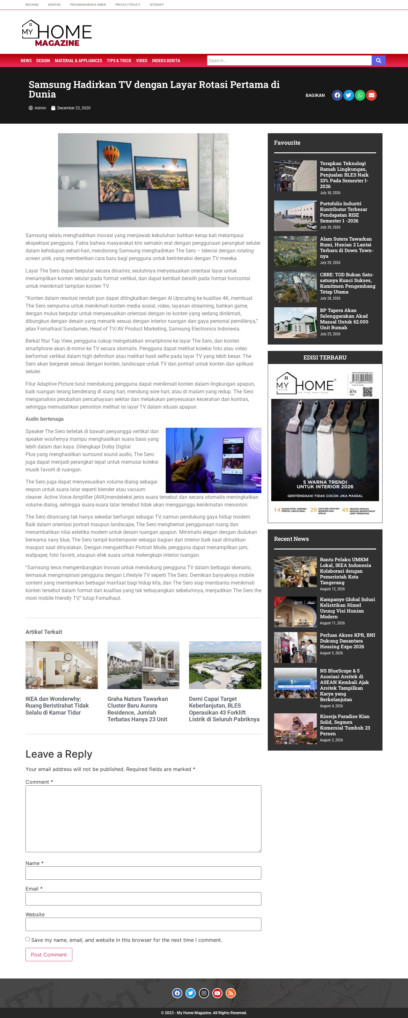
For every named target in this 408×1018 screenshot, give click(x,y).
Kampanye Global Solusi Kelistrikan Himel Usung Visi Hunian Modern (347, 608)
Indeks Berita (166, 60)
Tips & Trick (119, 60)
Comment (39, 781)
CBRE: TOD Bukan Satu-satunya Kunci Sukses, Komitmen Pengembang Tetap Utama (347, 283)
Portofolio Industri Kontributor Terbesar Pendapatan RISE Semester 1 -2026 (343, 212)
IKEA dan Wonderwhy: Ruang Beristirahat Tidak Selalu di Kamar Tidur (57, 705)
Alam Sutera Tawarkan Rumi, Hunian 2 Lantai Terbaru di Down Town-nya (347, 247)
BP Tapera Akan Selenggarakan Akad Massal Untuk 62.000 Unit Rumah (344, 319)
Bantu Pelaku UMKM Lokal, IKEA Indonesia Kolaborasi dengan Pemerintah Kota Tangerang (345, 570)
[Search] (379, 60)
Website (35, 914)
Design (43, 60)
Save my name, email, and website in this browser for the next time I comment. (126, 939)
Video (141, 60)
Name (35, 863)
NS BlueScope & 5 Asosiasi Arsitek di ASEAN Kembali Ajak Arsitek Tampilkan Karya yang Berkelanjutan (344, 684)
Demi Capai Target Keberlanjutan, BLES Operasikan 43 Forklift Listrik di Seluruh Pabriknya (224, 709)
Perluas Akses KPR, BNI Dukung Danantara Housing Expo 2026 (347, 641)
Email (34, 888)
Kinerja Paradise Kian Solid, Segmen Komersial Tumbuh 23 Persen (345, 725)
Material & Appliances (78, 60)
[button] (337, 95)
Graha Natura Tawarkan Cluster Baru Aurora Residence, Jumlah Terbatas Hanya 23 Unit (137, 709)
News (26, 60)
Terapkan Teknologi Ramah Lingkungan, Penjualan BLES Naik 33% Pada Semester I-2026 (344, 174)
